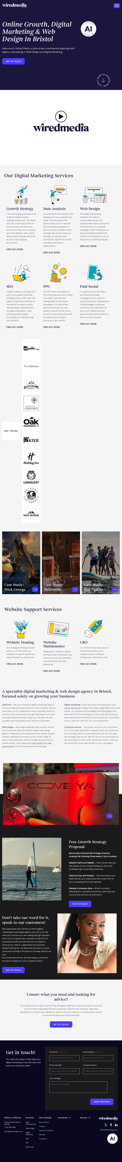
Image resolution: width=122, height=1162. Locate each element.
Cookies (42, 1126)
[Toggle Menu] (117, 6)
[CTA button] (109, 816)
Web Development (31, 1123)
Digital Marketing (29, 1133)
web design (37, 743)
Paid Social (30, 1147)
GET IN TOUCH (13, 61)
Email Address (92, 1052)
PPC (107, 708)
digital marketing (72, 708)
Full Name (57, 1052)
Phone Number (55, 1065)
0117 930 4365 (10, 1127)
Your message (55, 1078)
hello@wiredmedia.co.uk (13, 1131)
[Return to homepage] (14, 5)
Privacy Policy (44, 1122)
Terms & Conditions (46, 1130)
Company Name (90, 1065)
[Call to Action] (35, 589)
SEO (102, 708)
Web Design (30, 1128)
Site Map (42, 1135)
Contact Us (43, 1139)
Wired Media (110, 1130)
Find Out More (14, 249)
